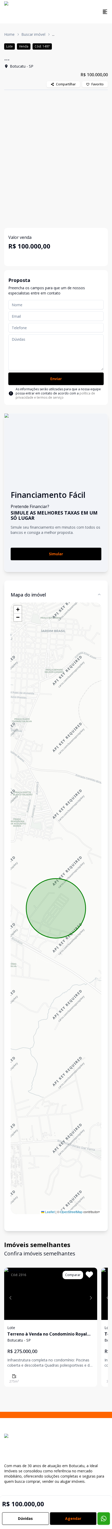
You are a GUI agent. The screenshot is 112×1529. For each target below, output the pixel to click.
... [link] (53, 34)
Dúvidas (25, 1518)
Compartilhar (66, 84)
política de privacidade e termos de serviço (55, 395)
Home (9, 34)
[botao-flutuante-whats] (103, 1518)
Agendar (73, 1518)
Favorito (97, 84)
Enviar (56, 378)
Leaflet (49, 1211)
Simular (56, 553)
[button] (18, 609)
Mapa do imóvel (28, 595)
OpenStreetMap (71, 1211)
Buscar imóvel (33, 34)
